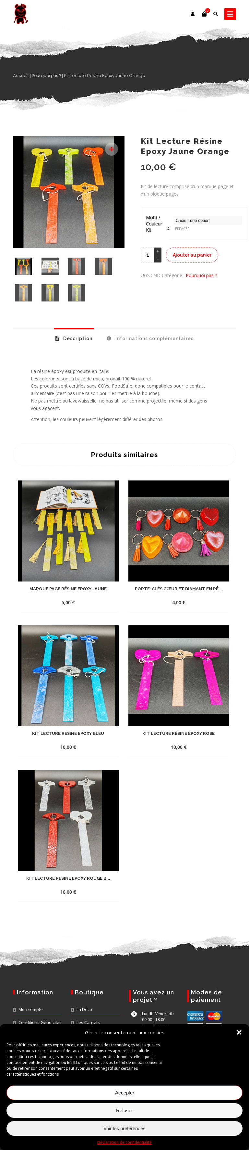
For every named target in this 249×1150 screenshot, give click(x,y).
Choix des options (62, 602)
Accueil (21, 75)
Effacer (182, 228)
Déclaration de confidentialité (124, 1142)
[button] (239, 1032)
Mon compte (30, 1009)
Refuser (124, 1110)
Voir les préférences (124, 1128)
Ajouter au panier (192, 255)
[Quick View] (91, 602)
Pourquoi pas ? (46, 75)
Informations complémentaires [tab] (154, 338)
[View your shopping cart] (204, 14)
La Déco (84, 1009)
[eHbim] (21, 14)
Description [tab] (77, 338)
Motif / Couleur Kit (154, 223)
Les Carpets (88, 1022)
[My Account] (193, 14)
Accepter (124, 1092)
